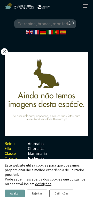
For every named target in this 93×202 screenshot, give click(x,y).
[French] (36, 31)
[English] (29, 31)
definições (43, 184)
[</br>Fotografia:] (46, 94)
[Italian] (50, 31)
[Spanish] (63, 31)
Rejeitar (37, 193)
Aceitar (15, 193)
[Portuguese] (56, 31)
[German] (43, 31)
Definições (61, 193)
